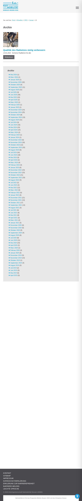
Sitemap (7, 476)
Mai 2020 (13, 243)
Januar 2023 (14, 167)
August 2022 (14, 180)
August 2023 (14, 150)
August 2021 (14, 208)
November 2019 (16, 258)
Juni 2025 (13, 95)
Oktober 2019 (15, 260)
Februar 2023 (15, 165)
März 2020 (14, 248)
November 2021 (16, 200)
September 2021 (16, 205)
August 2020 (14, 235)
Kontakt (7, 473)
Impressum (8, 478)
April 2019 (13, 275)
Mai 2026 (13, 74)
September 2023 (16, 147)
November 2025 (16, 82)
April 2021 (13, 218)
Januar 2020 (14, 253)
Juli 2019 (13, 268)
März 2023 (14, 162)
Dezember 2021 (16, 197)
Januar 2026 (14, 80)
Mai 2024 (13, 127)
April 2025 (13, 100)
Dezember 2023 (16, 140)
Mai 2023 (13, 157)
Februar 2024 (15, 135)
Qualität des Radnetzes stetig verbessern (24, 50)
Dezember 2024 (16, 110)
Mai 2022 (13, 187)
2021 (25, 20)
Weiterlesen (9, 57)
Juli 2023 (13, 152)
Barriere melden (11, 486)
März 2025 (14, 102)
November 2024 (16, 112)
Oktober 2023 (15, 145)
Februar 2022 (15, 192)
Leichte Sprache (11, 489)
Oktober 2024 (15, 115)
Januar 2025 (14, 107)
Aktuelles (20, 20)
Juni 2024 (13, 125)
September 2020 (16, 233)
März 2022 (14, 190)
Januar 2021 (14, 223)
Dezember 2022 (16, 170)
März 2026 (14, 77)
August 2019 (14, 265)
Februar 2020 (15, 250)
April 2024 (13, 130)
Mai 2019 (13, 273)
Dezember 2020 (16, 225)
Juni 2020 (13, 240)
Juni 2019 (13, 270)
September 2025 (16, 87)
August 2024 (14, 120)
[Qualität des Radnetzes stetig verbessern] (40, 40)
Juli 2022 (13, 182)
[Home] (10, 6)
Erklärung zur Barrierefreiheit (18, 483)
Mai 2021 (13, 215)
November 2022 (16, 172)
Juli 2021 (13, 210)
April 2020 (13, 245)
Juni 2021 (13, 213)
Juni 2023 (13, 155)
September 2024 (16, 117)
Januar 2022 (14, 195)
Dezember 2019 (16, 255)
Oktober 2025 (15, 85)
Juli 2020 (13, 238)
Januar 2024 (14, 137)
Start (13, 20)
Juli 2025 (13, 92)
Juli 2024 (13, 122)
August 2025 (14, 90)
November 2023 (16, 142)
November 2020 (16, 228)
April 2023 (13, 160)
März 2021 (14, 220)
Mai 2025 (13, 97)
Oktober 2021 (15, 203)
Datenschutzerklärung (14, 481)
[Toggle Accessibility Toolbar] (77, 496)
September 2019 (16, 263)
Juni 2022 (13, 185)
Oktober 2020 (15, 230)
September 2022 (16, 177)
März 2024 (14, 132)
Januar (31, 20)
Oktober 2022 (15, 175)
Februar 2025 (15, 105)
